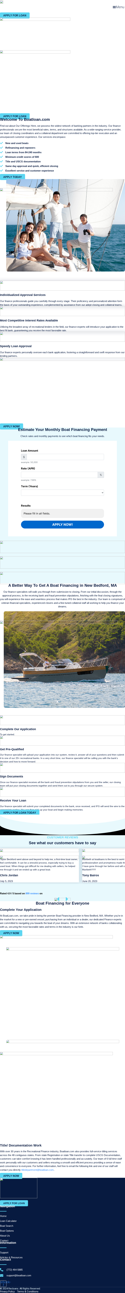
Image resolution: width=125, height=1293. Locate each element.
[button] (118, 7)
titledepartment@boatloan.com (37, 1169)
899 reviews (32, 893)
